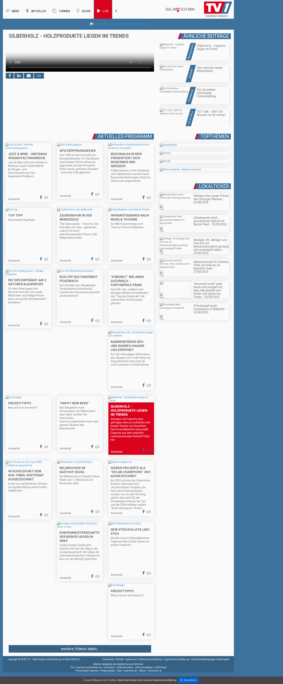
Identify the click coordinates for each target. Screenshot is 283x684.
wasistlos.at (130, 670)
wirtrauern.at (155, 670)
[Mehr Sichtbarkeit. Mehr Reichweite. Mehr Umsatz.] (118, 24)
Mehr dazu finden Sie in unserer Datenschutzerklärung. (147, 680)
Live (106, 11)
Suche (86, 11)
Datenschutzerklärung (150, 659)
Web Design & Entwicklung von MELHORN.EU (56, 659)
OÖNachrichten (124, 667)
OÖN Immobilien (143, 667)
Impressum (131, 659)
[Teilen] (28, 76)
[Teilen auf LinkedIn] (18, 76)
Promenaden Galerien (86, 670)
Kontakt (120, 659)
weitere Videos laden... (80, 648)
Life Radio (108, 667)
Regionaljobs (108, 670)
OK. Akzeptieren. (188, 680)
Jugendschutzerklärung (176, 659)
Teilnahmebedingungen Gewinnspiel (210, 659)
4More (142, 670)
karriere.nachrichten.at (89, 667)
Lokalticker (214, 186)
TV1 (72, 667)
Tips (119, 670)
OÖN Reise (161, 667)
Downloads (108, 659)
